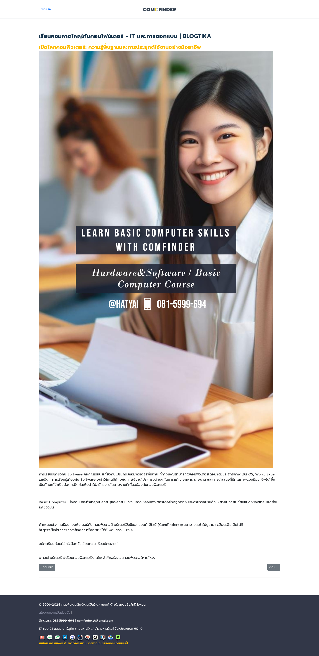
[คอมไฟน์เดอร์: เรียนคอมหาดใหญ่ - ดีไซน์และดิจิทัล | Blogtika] (159, 9)
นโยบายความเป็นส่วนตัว (54, 612)
